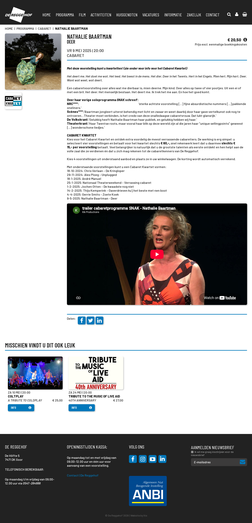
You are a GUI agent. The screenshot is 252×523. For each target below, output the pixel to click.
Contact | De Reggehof (82, 475)
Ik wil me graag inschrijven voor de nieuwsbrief (212, 453)
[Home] (18, 15)
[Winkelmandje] (229, 14)
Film (82, 14)
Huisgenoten (126, 14)
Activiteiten (101, 14)
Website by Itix (139, 515)
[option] (35, 384)
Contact (213, 14)
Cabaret (44, 28)
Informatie (173, 14)
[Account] (236, 14)
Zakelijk (194, 14)
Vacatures (150, 14)
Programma (65, 14)
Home (46, 14)
